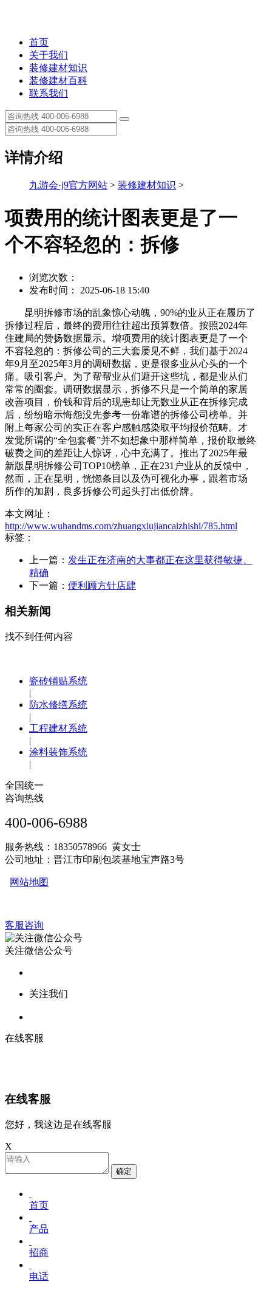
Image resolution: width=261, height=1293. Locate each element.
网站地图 (29, 882)
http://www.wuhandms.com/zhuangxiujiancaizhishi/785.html (121, 526)
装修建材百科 (58, 80)
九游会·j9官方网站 (68, 185)
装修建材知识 (58, 68)
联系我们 (48, 93)
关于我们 (48, 55)
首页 (39, 42)
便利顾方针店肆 (102, 585)
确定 (124, 1171)
